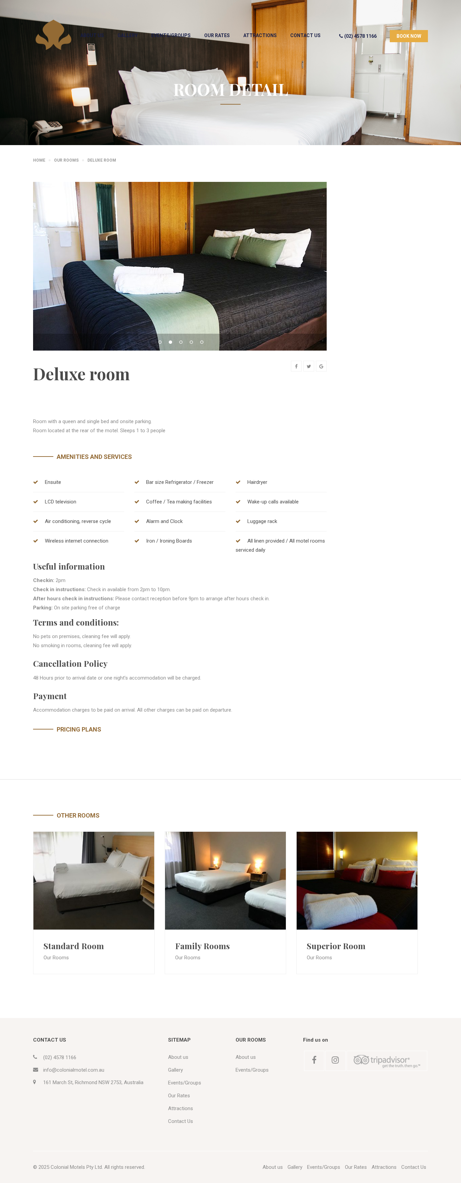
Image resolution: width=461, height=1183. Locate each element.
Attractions (260, 35)
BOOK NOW (409, 36)
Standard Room (74, 945)
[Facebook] (296, 366)
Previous (50, 276)
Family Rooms (202, 945)
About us (92, 35)
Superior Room (336, 945)
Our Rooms (56, 958)
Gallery (127, 35)
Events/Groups (171, 35)
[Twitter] (309, 366)
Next (310, 276)
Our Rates (217, 35)
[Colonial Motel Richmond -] (53, 35)
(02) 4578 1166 (360, 36)
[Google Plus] (321, 366)
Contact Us (305, 35)
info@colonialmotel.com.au (73, 1070)
